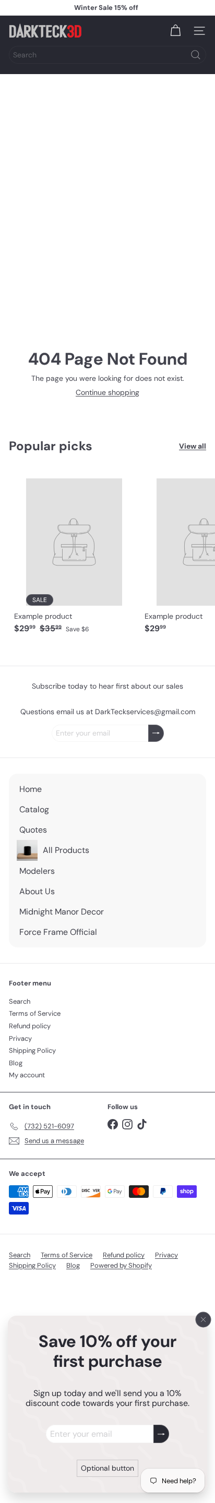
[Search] (195, 55)
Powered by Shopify (121, 1265)
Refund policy (30, 1025)
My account (27, 1075)
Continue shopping (107, 392)
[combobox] (107, 55)
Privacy (20, 1038)
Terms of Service (35, 1013)
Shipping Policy (32, 1050)
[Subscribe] (161, 1434)
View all (192, 446)
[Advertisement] (107, 186)
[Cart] (175, 31)
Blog (15, 1063)
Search (19, 1001)
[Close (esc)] (203, 1319)
